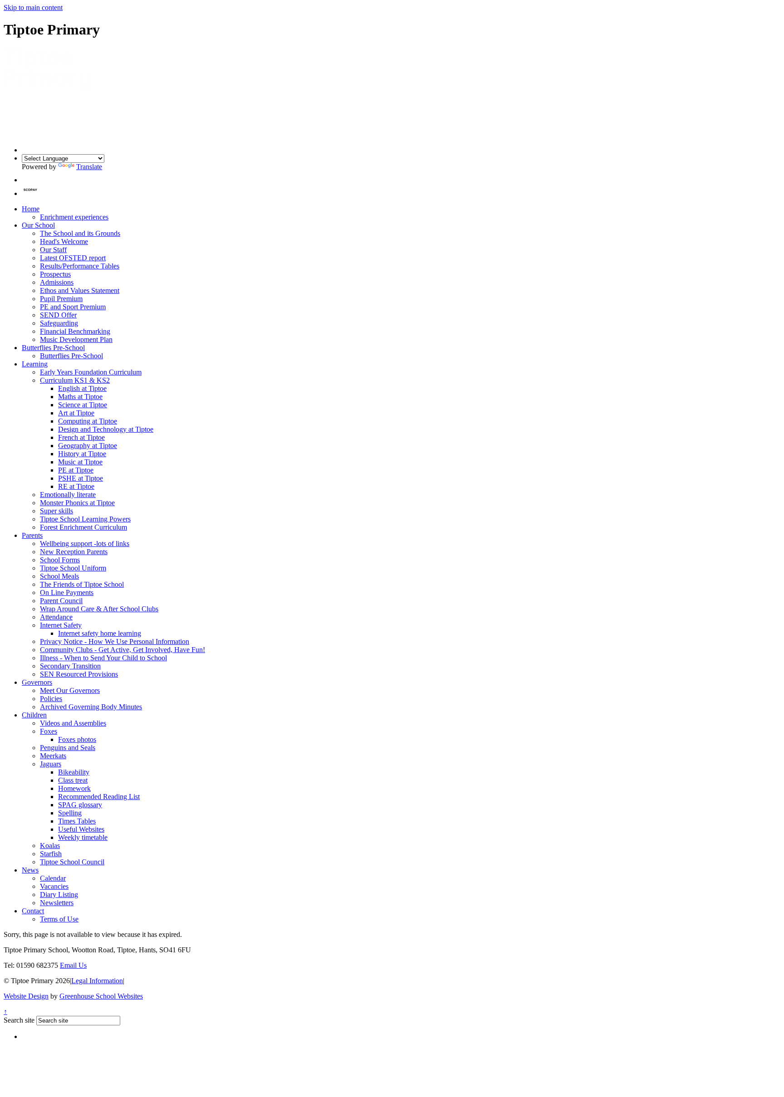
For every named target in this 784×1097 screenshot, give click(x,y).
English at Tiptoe (82, 388)
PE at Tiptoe (75, 470)
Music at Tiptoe (80, 462)
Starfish (51, 854)
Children (34, 715)
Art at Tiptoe (76, 413)
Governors (37, 682)
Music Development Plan (76, 339)
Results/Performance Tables (79, 266)
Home (30, 209)
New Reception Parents (74, 552)
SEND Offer (58, 315)
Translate (89, 167)
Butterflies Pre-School (53, 347)
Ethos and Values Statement (79, 290)
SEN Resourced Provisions (79, 674)
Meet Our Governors (70, 690)
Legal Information (97, 981)
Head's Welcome (64, 241)
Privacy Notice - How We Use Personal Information (114, 641)
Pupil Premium (61, 298)
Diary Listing (59, 894)
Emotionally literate (68, 494)
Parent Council (61, 601)
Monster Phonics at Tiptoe (77, 503)
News (30, 870)
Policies (51, 698)
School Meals (59, 576)
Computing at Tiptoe (87, 421)
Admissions (57, 282)
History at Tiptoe (82, 454)
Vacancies (54, 886)
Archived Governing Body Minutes (91, 707)
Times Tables (77, 821)
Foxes (48, 731)
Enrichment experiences (74, 217)
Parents (32, 535)
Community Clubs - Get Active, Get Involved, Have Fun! (122, 649)
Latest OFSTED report (73, 258)
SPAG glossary (80, 805)
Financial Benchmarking (75, 331)
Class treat (73, 780)
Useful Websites (81, 829)
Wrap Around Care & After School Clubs (99, 609)
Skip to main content (33, 7)
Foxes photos (77, 739)
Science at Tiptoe (82, 405)
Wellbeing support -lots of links (84, 543)
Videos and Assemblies (73, 723)
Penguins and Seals (67, 747)
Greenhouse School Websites (101, 996)
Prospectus (55, 274)
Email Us (73, 965)
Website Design (26, 996)
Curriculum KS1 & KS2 (75, 380)
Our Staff (53, 250)
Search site (19, 1020)
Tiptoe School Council (72, 862)
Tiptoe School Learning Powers (85, 519)
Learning (35, 364)
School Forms (60, 560)
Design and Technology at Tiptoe (105, 429)
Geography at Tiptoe (87, 445)
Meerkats (53, 756)
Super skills (56, 511)
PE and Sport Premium (73, 307)
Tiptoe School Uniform (73, 568)
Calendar (53, 878)
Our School (38, 225)
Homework (74, 788)
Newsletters (57, 903)
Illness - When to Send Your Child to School (103, 658)
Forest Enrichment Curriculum (83, 527)
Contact (33, 911)
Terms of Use (59, 919)
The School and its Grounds (80, 233)
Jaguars (50, 764)
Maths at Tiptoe (80, 396)
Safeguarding (59, 323)
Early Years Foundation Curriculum (91, 372)
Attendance (56, 617)
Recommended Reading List (99, 796)
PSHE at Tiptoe (80, 478)
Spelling (70, 813)
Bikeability (73, 772)
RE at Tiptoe (76, 486)
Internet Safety (61, 625)
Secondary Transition (70, 666)
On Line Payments (66, 592)
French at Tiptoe (81, 437)
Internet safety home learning (99, 633)
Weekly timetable (83, 837)
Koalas (50, 845)
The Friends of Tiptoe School (82, 584)
